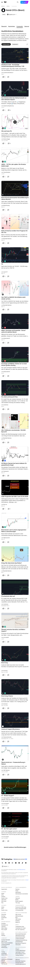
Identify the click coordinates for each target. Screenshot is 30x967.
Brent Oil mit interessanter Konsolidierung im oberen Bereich (15, 198)
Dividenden (4, 917)
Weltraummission (19, 916)
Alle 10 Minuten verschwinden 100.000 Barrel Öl (13, 431)
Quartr (27, 879)
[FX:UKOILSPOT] (3, 660)
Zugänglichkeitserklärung (21, 940)
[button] (27, 44)
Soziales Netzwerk (5, 939)
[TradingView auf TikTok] (22, 863)
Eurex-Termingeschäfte (20, 908)
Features (17, 889)
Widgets (17, 949)
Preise (16, 890)
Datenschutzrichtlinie (20, 937)
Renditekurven (4, 925)
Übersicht (17, 898)
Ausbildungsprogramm (20, 964)
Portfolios (3, 923)
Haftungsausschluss (20, 935)
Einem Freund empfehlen (7, 942)
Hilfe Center (18, 919)
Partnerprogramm (19, 962)
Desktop (3, 935)
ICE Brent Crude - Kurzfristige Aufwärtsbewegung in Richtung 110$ (12, 65)
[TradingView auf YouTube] (9, 863)
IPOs (2, 919)
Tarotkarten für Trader (20, 928)
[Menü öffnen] (2, 2)
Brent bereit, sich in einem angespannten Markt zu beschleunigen (13, 530)
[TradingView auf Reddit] (26, 863)
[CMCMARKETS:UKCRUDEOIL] (3, 759)
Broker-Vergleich (19, 901)
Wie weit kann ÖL (6, 131)
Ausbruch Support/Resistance (10, 729)
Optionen (3, 926)
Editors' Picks (4, 954)
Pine (2, 902)
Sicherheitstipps (19, 941)
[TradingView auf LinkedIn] (16, 863)
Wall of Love (4, 941)
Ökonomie (3, 914)
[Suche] (17, 2)
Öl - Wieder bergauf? (7, 795)
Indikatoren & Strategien (6, 959)
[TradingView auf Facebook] (6, 863)
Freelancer (3, 962)
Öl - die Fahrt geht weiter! (9, 829)
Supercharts (4, 889)
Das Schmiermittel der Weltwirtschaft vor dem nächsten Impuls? (13, 98)
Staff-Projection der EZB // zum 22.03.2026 (14, 496)
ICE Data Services (21, 869)
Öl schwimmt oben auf (8, 596)
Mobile (2, 934)
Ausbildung (3, 953)
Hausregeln (4, 946)
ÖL (2, 264)
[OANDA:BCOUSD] (3, 394)
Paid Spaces (4, 963)
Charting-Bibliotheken (20, 950)
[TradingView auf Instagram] (12, 863)
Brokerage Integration (20, 961)
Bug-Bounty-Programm (20, 943)
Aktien (2, 893)
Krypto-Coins (4, 898)
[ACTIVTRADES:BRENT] (3, 527)
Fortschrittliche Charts (20, 953)
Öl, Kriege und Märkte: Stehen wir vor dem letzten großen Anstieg (14, 364)
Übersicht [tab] (4, 26)
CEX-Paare (3, 899)
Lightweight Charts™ (20, 952)
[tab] (6, 44)
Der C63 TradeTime (19, 929)
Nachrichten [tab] (11, 26)
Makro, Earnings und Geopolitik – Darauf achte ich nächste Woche (13, 331)
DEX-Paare (3, 901)
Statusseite (18, 944)
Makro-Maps (4, 928)
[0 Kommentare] (8, 77)
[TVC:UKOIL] (3, 62)
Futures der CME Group (20, 907)
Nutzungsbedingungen (20, 934)
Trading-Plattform (19, 955)
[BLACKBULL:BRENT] (3, 195)
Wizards (3, 960)
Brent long (4, 662)
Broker (16, 899)
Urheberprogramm (5, 944)
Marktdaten (18, 892)
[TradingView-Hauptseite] (6, 859)
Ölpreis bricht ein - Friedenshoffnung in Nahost (13, 763)
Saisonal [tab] (26, 26)
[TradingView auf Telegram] (19, 863)
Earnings (3, 916)
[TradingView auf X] (2, 863)
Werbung (17, 959)
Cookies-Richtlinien (19, 938)
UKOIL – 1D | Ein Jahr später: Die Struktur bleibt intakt (13, 165)
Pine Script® (4, 929)
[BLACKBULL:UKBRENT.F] (3, 294)
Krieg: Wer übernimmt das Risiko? (11, 563)
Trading (3, 951)
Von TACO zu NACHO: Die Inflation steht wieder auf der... (13, 298)
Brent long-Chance (7, 696)
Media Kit (17, 922)
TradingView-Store (19, 926)
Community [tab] (20, 26)
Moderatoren (4, 947)
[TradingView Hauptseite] (5, 2)
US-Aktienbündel (19, 910)
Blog (16, 917)
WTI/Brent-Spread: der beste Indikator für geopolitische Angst (14, 464)
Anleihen (3, 896)
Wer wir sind (18, 914)
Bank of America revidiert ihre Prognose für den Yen (14, 231)
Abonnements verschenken (21, 893)
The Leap (17, 902)
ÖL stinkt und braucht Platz (9, 397)
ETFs (2, 895)
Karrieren (17, 920)
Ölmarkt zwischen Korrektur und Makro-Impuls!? (13, 630)
